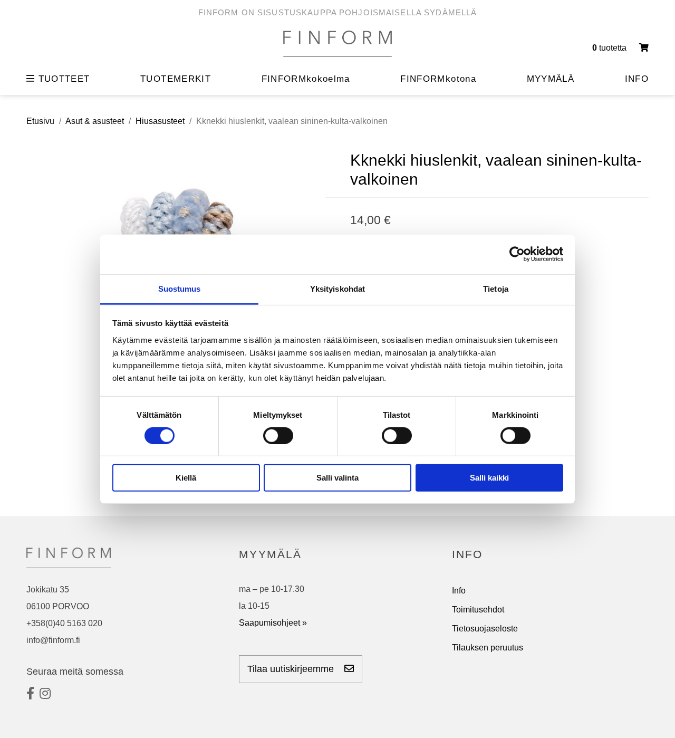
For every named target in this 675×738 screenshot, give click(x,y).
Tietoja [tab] (495, 288)
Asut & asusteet (94, 121)
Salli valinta (337, 477)
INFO (637, 79)
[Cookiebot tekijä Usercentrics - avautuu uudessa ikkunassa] (517, 254)
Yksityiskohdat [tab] (337, 288)
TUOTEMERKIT (175, 79)
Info (459, 590)
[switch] (278, 435)
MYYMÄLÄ (550, 79)
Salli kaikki (489, 477)
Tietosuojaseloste (485, 628)
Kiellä (186, 477)
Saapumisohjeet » (273, 622)
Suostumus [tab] (179, 288)
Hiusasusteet (160, 121)
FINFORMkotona (438, 79)
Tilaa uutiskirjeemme (291, 669)
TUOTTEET (62, 79)
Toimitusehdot (478, 609)
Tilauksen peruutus (487, 647)
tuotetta (610, 47)
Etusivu (40, 121)
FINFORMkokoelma (306, 79)
